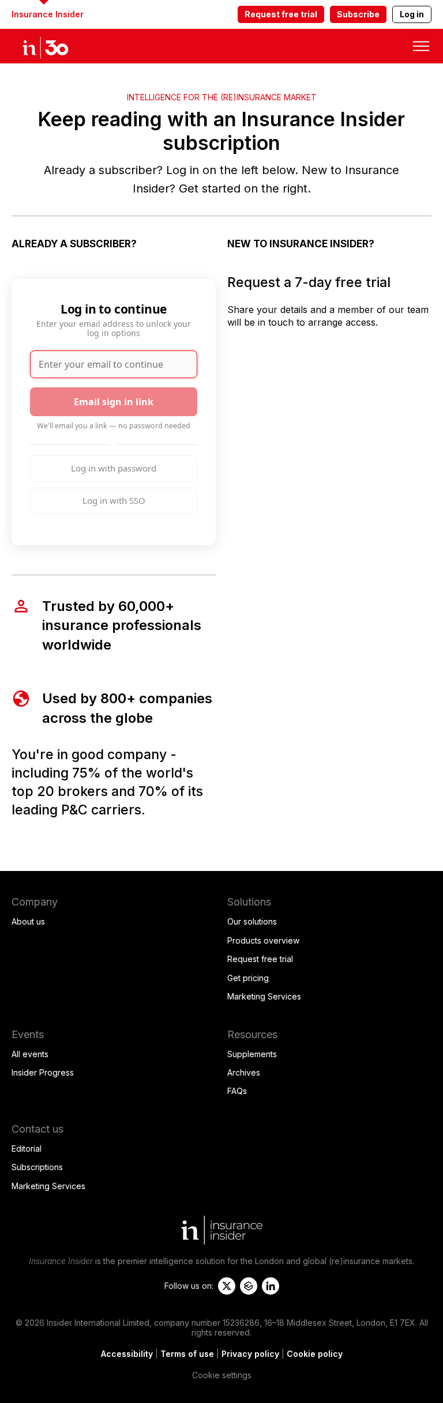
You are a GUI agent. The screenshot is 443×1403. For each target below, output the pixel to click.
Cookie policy (315, 1354)
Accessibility (127, 1354)
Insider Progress (43, 1072)
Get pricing (248, 978)
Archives (243, 1072)
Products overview (263, 940)
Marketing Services (264, 996)
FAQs (237, 1091)
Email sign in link (113, 401)
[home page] (58, 46)
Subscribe (358, 14)
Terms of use (187, 1354)
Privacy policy (250, 1354)
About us (28, 921)
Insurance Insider (48, 14)
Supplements (252, 1054)
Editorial (27, 1148)
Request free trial (281, 14)
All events (30, 1054)
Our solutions (252, 921)
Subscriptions (37, 1167)
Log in (412, 14)
